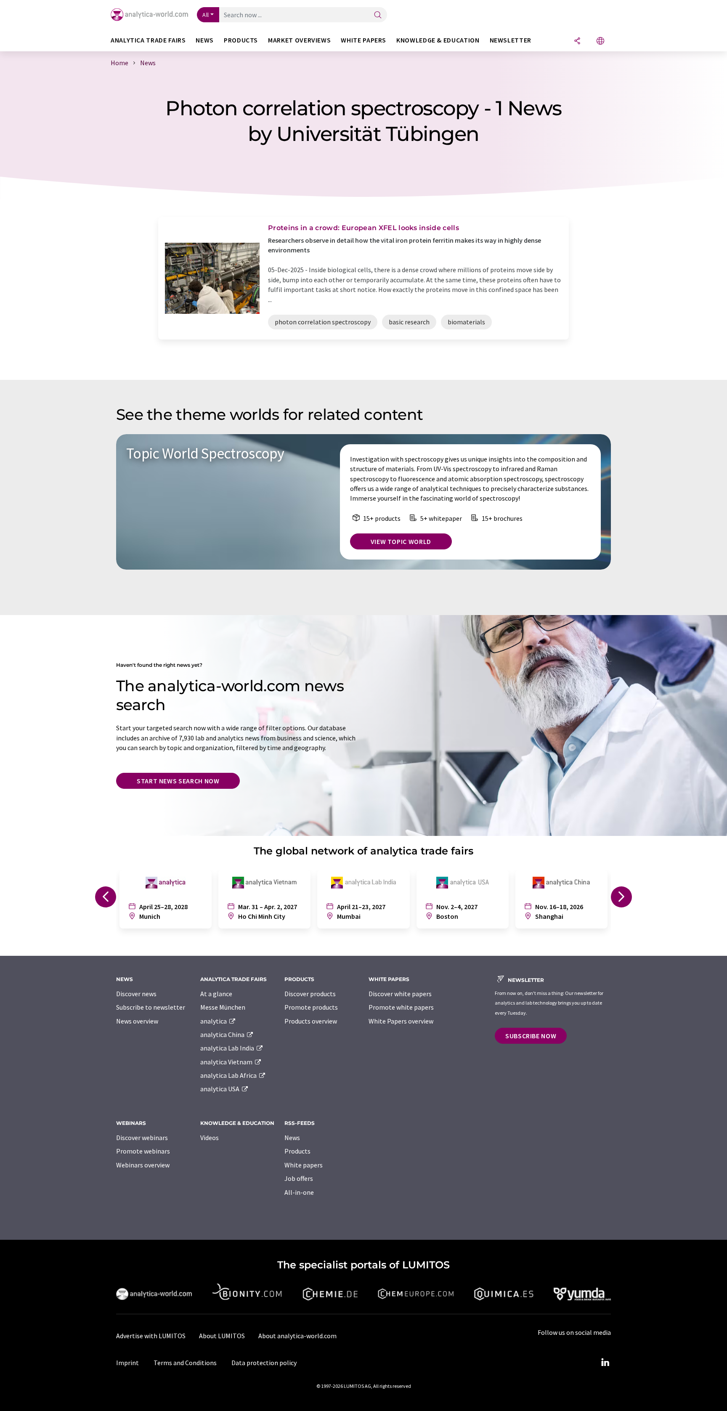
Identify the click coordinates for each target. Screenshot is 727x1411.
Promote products (311, 1007)
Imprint (127, 1362)
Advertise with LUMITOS (151, 1335)
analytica (214, 1021)
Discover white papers (400, 993)
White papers (303, 1165)
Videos (209, 1137)
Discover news (136, 993)
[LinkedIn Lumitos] (605, 1362)
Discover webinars (142, 1137)
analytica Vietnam (227, 1062)
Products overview (310, 1021)
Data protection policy (264, 1362)
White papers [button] (363, 40)
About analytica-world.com (297, 1335)
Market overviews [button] (299, 40)
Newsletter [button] (510, 40)
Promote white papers (401, 1007)
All (205, 15)
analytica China (223, 1034)
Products (297, 1151)
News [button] (205, 40)
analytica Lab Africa (229, 1075)
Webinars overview (143, 1165)
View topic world (401, 541)
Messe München (222, 1007)
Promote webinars (143, 1151)
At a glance (216, 993)
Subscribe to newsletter (150, 1007)
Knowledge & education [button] (437, 40)
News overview (137, 1021)
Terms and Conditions (185, 1362)
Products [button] (241, 40)
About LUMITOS (222, 1335)
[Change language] (600, 41)
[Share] (577, 41)
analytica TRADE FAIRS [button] (148, 40)
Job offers (298, 1178)
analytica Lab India (227, 1048)
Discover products (310, 993)
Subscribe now (530, 1036)
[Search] (378, 15)
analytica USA (220, 1089)
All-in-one (299, 1192)
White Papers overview (401, 1021)
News (292, 1137)
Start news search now (178, 781)
